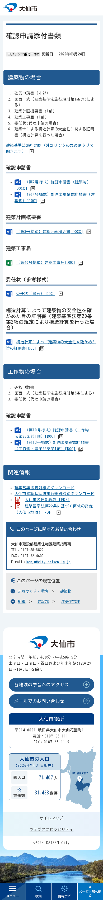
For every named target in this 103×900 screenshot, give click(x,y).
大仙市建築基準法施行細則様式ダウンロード (54, 494)
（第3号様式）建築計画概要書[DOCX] (49, 232)
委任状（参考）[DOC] (35, 294)
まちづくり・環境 (33, 591)
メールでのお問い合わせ (39, 701)
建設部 (43, 601)
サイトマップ (52, 818)
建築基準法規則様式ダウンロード (44, 488)
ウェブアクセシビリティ (51, 829)
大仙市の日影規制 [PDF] (47, 500)
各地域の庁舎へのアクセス (41, 685)
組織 (22, 601)
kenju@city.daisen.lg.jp (48, 562)
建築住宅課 (70, 601)
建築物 (66, 591)
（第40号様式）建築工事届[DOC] (45, 262)
